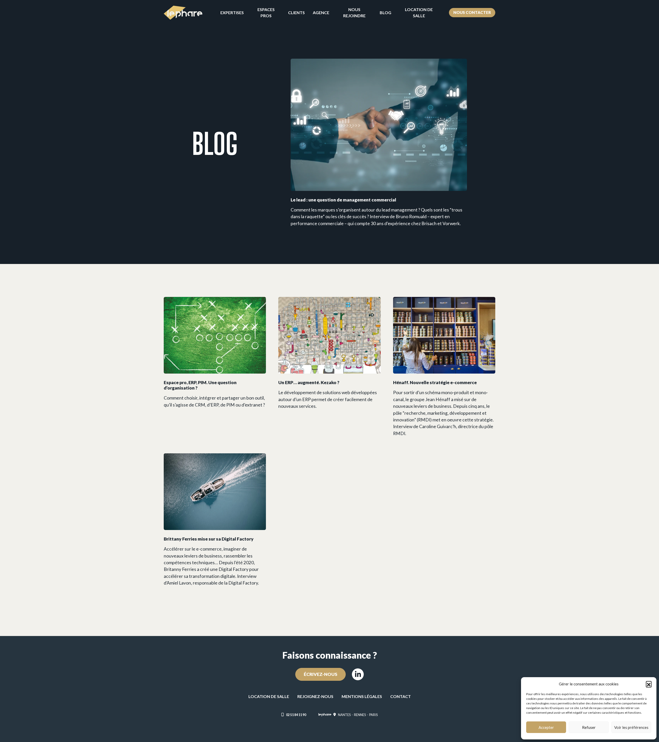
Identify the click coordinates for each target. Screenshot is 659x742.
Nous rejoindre (354, 12)
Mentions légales (362, 696)
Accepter (546, 727)
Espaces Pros (266, 12)
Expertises (232, 12)
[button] (648, 683)
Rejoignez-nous (315, 696)
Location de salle (419, 12)
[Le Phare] (183, 13)
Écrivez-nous (320, 674)
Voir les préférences (631, 727)
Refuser (589, 727)
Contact (400, 696)
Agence (321, 12)
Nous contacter (472, 12)
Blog (385, 12)
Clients (296, 12)
